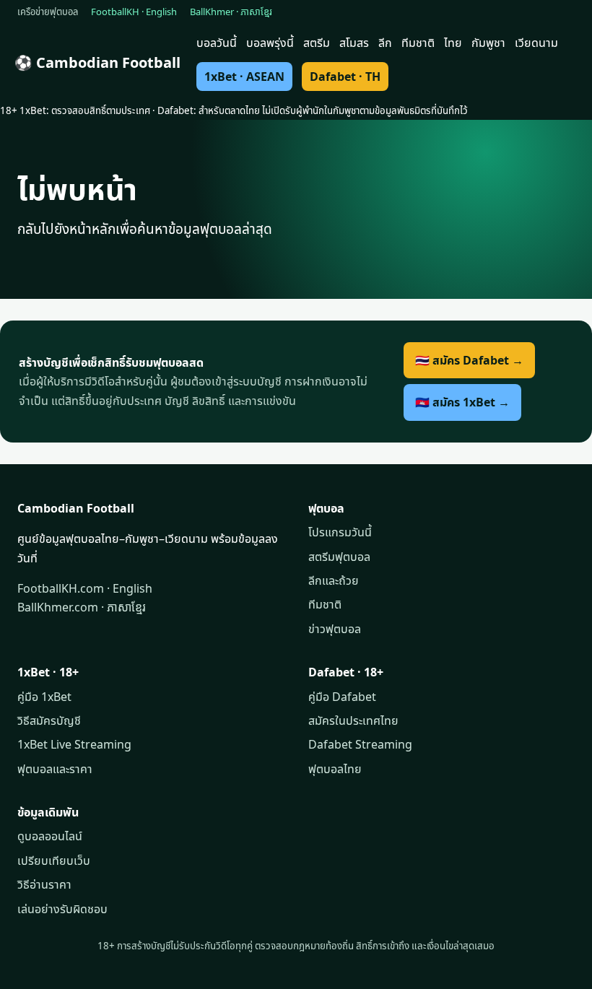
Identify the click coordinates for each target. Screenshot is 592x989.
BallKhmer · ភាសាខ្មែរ (231, 11)
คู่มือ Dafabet (342, 697)
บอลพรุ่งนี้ (270, 43)
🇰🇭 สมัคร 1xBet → (462, 402)
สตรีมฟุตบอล (339, 557)
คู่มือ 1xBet (44, 697)
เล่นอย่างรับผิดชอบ (62, 909)
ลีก (385, 43)
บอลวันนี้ (216, 43)
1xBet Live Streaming (74, 744)
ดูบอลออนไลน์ (49, 836)
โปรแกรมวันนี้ (340, 532)
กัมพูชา (488, 43)
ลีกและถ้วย (333, 580)
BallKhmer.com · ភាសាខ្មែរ (81, 607)
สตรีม (316, 43)
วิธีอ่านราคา (44, 884)
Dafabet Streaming (360, 744)
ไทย (453, 43)
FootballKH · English (134, 11)
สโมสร (354, 43)
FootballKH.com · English (84, 588)
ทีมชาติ (418, 43)
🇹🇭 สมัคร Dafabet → (469, 360)
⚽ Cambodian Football (97, 62)
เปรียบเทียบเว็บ (53, 860)
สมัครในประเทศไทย (353, 720)
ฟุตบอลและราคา (54, 769)
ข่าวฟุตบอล (334, 629)
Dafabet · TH (345, 76)
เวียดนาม (536, 43)
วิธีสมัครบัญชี (49, 720)
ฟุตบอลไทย (335, 769)
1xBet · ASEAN (244, 76)
